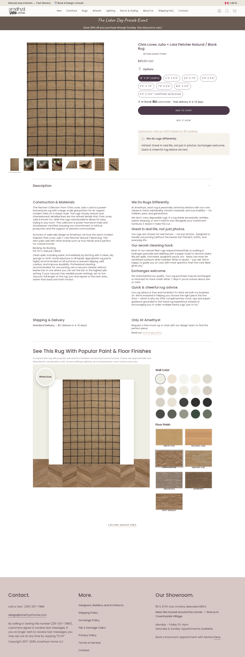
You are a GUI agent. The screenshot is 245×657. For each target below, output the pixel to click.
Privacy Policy (87, 635)
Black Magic (195, 402)
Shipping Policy (88, 613)
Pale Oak (207, 379)
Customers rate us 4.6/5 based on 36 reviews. (168, 131)
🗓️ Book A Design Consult (69, 3)
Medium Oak (198, 466)
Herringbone (169, 466)
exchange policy (152, 332)
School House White (172, 402)
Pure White (195, 391)
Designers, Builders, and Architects (101, 605)
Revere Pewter (172, 391)
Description (42, 185)
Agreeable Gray (207, 391)
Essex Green (195, 414)
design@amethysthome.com (27, 615)
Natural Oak (199, 445)
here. (217, 637)
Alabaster (184, 391)
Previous (8, 99)
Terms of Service (89, 643)
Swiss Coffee (172, 379)
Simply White (195, 379)
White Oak (169, 445)
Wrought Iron (160, 414)
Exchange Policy (89, 620)
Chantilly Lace (184, 379)
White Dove (160, 379)
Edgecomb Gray (160, 391)
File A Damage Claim (92, 628)
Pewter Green (172, 414)
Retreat (207, 414)
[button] (59, 11)
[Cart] (234, 11)
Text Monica (43, 3)
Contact (84, 650)
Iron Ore (184, 402)
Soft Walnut (169, 509)
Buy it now (184, 120)
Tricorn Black (207, 402)
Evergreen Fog (184, 414)
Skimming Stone (160, 402)
